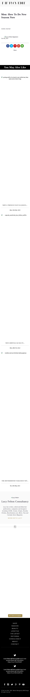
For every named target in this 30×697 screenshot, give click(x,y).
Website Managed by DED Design (21, 690)
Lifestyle (15, 631)
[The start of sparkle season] (15, 533)
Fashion (15, 626)
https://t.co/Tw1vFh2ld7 (15, 662)
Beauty (15, 628)
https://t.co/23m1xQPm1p (14, 673)
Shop (15, 623)
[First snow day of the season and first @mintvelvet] (15, 545)
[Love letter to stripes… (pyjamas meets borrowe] (15, 551)
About (15, 641)
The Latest (15, 633)
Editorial (15, 636)
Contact (15, 644)
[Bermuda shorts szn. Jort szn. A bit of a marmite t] (15, 586)
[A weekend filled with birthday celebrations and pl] (15, 603)
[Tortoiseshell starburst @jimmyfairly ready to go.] (15, 577)
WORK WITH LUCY (15, 518)
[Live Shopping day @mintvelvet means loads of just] (15, 539)
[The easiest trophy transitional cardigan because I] (15, 565)
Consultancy (15, 639)
